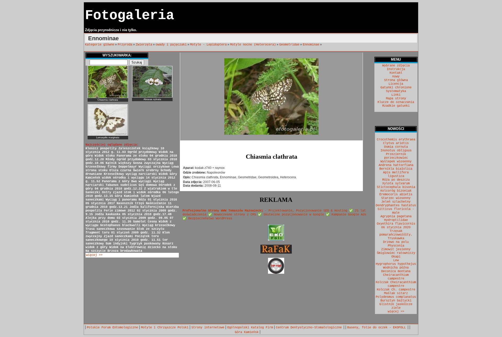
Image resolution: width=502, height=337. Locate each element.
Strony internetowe (207, 327)
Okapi (396, 257)
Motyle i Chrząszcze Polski (165, 327)
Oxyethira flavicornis (396, 224)
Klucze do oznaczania (396, 102)
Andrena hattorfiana (396, 165)
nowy (396, 76)
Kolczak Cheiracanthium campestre (396, 284)
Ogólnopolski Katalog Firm (250, 327)
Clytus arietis (396, 143)
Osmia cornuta (396, 147)
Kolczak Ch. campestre (396, 290)
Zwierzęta (144, 45)
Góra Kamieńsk (247, 332)
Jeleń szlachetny (395, 202)
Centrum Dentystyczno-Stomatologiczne (310, 327)
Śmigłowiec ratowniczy (396, 253)
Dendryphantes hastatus (396, 205)
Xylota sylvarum (396, 183)
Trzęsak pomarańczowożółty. (395, 233)
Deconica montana (395, 271)
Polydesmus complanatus (396, 297)
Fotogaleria (129, 15)
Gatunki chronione (396, 87)
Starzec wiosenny (395, 198)
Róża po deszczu (396, 180)
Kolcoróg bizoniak (396, 191)
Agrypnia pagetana (396, 216)
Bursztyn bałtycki (396, 300)
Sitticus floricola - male (396, 211)
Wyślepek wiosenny (396, 161)
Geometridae (289, 45)
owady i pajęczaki (171, 45)
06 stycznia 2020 (395, 227)
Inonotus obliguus (396, 150)
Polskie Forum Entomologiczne (112, 327)
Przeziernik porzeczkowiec (396, 156)
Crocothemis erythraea (396, 139)
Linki (396, 95)
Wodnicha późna (396, 268)
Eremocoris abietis (395, 194)
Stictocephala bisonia (396, 187)
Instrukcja (396, 69)
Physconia (396, 246)
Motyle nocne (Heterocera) (253, 45)
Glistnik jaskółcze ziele (395, 306)
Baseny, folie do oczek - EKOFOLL (377, 327)
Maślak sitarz (396, 293)
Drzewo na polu (396, 242)
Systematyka (396, 91)
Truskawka (396, 238)
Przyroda (125, 45)
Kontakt (396, 73)
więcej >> (94, 255)
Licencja (396, 84)
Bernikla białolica (395, 169)
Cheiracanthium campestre (396, 277)
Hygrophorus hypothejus (396, 264)
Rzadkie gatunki (396, 106)
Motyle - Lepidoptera (208, 45)
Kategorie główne (99, 45)
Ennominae (311, 45)
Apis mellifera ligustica (396, 174)
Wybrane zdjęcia (396, 65)
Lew (396, 260)
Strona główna (396, 80)
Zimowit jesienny (395, 249)
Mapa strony (396, 98)
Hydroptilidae (396, 220)
